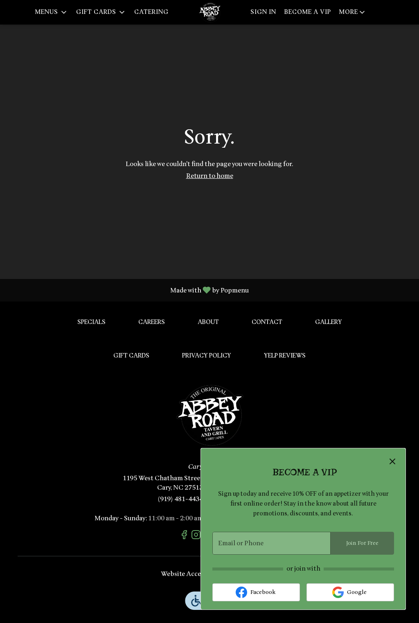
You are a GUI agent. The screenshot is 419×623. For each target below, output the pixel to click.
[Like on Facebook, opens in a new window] (185, 536)
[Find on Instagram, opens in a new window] (197, 536)
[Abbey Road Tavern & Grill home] (209, 12)
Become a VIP (307, 12)
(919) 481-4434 (180, 499)
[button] (51, 12)
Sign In (263, 12)
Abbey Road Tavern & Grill (209, 415)
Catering (151, 12)
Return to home (209, 176)
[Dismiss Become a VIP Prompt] (392, 461)
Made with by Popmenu (127, 289)
